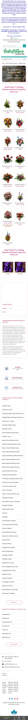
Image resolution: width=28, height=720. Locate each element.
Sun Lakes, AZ (5, 626)
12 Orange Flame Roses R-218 (8, 184)
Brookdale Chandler (7, 505)
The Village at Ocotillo (8, 582)
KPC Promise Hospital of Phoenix (11, 467)
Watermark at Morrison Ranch (10, 536)
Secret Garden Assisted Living (10, 432)
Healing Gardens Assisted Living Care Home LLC (14, 417)
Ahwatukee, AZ (6, 614)
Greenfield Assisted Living (9, 532)
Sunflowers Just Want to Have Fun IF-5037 (8, 242)
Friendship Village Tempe (9, 425)
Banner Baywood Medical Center (11, 463)
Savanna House (6, 540)
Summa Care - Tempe (8, 421)
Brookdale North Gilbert (8, 547)
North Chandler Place (8, 551)
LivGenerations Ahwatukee (9, 474)
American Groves (6, 543)
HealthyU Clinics (6, 406)
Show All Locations (14, 644)
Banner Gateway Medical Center (11, 459)
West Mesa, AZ (6, 637)
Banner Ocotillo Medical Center (10, 448)
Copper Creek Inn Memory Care (10, 494)
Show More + (14, 602)
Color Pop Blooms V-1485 (8, 129)
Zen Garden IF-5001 (8, 111)
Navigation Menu (7, 59)
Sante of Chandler (7, 490)
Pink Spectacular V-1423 (8, 203)
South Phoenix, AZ (7, 622)
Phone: (4, 312)
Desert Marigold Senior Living (10, 566)
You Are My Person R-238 (20, 166)
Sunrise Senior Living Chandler (10, 482)
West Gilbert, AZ (6, 633)
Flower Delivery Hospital (11, 63)
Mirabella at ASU (6, 574)
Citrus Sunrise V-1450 (20, 111)
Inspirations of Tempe (8, 563)
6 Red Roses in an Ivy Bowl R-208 (8, 166)
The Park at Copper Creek (9, 486)
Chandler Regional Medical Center (11, 444)
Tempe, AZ (5, 629)
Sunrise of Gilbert (7, 528)
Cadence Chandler (7, 578)
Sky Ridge (4, 517)
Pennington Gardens (7, 497)
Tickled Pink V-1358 (7, 147)
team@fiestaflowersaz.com (10, 664)
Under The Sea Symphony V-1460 (20, 129)
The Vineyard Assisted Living (10, 524)
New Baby (20, 273)
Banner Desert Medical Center (10, 440)
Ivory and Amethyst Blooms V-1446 (20, 203)
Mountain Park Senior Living (9, 471)
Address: (4, 308)
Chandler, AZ (5, 618)
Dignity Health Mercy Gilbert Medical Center (14, 455)
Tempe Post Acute (7, 409)
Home (3, 63)
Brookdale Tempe (7, 429)
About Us (4, 673)
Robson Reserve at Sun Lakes (10, 589)
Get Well (8, 273)
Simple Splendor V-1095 (20, 147)
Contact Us (4, 675)
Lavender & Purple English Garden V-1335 (20, 184)
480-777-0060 (7, 661)
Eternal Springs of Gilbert (9, 520)
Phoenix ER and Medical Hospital (11, 452)
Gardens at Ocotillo (7, 585)
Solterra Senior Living (8, 509)
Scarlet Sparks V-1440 (20, 223)
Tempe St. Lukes (6, 436)
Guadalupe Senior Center (9, 570)
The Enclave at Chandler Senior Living (12, 478)
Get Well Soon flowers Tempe (14, 330)
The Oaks (4, 513)
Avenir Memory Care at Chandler (11, 501)
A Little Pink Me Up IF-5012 (8, 221)
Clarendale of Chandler (8, 593)
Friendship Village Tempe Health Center (13, 413)
